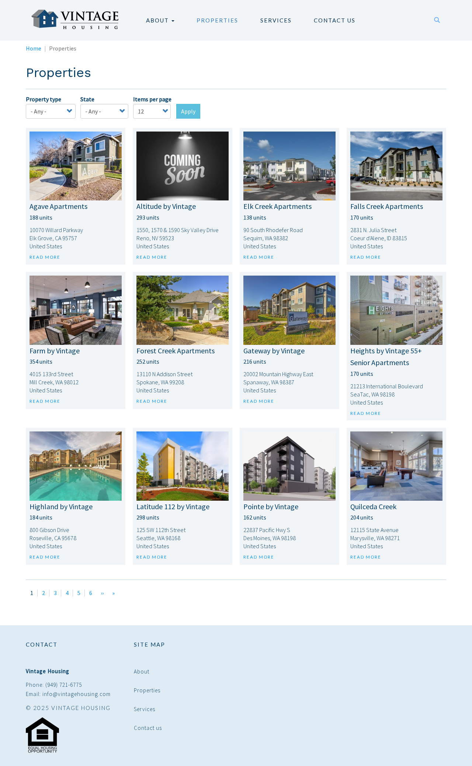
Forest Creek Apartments (175, 350)
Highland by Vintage (61, 506)
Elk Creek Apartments (277, 206)
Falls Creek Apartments (386, 206)
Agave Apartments (58, 206)
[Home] (77, 19)
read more (45, 257)
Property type (43, 99)
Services (276, 20)
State (87, 99)
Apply (188, 111)
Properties (217, 20)
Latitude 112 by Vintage (172, 506)
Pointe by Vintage (270, 506)
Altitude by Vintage (166, 206)
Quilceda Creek (373, 506)
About (158, 20)
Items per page (152, 99)
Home (33, 48)
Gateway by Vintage (274, 350)
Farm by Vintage (55, 350)
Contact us (334, 20)
